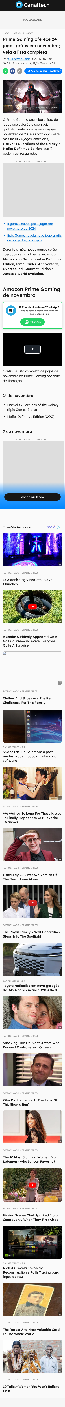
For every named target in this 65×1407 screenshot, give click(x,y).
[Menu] (5, 6)
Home (6, 33)
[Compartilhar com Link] (19, 71)
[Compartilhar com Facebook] (12, 71)
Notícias (17, 33)
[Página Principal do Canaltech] (32, 7)
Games (29, 33)
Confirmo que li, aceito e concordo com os (33, 78)
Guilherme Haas (19, 59)
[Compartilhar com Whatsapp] (5, 71)
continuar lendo (32, 497)
